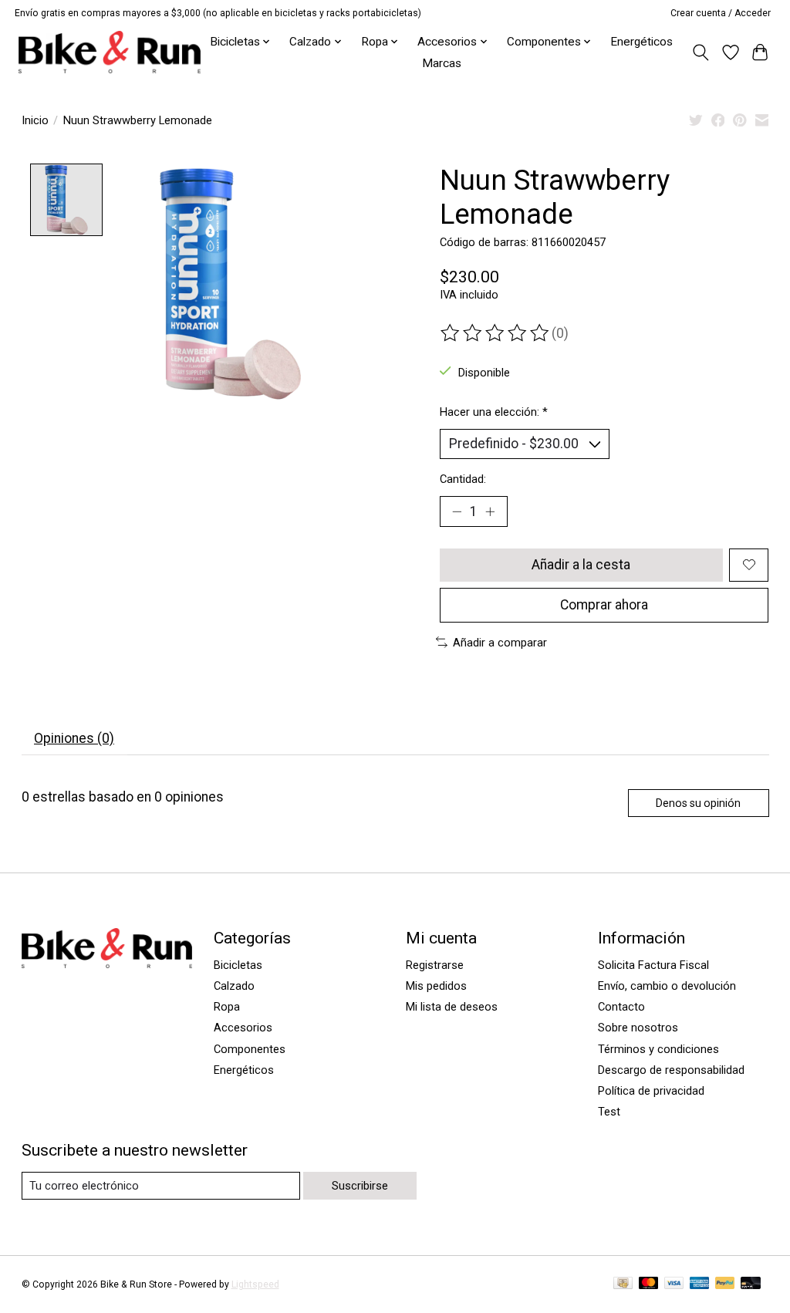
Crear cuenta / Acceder (720, 13)
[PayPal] (725, 1284)
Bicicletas (238, 965)
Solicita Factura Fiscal (653, 965)
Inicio (35, 120)
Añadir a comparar (500, 643)
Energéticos (641, 42)
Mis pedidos (436, 986)
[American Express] (700, 1284)
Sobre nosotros (638, 1028)
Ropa (227, 1007)
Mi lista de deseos (452, 1007)
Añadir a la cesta (581, 564)
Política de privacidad (651, 1091)
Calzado (234, 986)
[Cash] (623, 1284)
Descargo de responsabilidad (671, 1070)
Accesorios (243, 1028)
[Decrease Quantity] (457, 511)
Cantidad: (463, 479)
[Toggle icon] (700, 52)
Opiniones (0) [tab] (74, 738)
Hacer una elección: (494, 412)
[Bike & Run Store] (110, 52)
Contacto (621, 1007)
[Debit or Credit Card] (751, 1284)
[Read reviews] (496, 333)
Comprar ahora (604, 605)
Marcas (441, 63)
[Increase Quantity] (490, 511)
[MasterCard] (649, 1284)
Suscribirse (360, 1186)
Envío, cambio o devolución (667, 986)
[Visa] (674, 1284)
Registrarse (435, 965)
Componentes (249, 1049)
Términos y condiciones (658, 1049)
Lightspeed (255, 1284)
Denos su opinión (698, 803)
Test (609, 1112)
